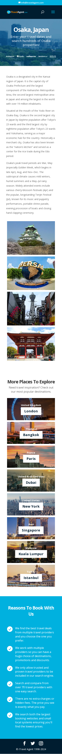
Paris (31, 458)
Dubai (31, 482)
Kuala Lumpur (31, 554)
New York (31, 506)
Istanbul (31, 577)
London (31, 411)
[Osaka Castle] (31, 253)
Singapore (31, 530)
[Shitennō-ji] (31, 359)
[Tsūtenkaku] (31, 324)
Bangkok (31, 434)
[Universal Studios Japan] (31, 289)
